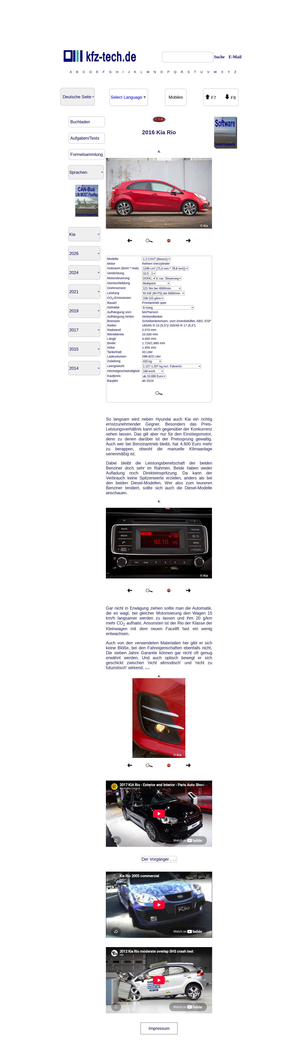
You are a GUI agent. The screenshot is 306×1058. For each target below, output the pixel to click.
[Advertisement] (153, 23)
